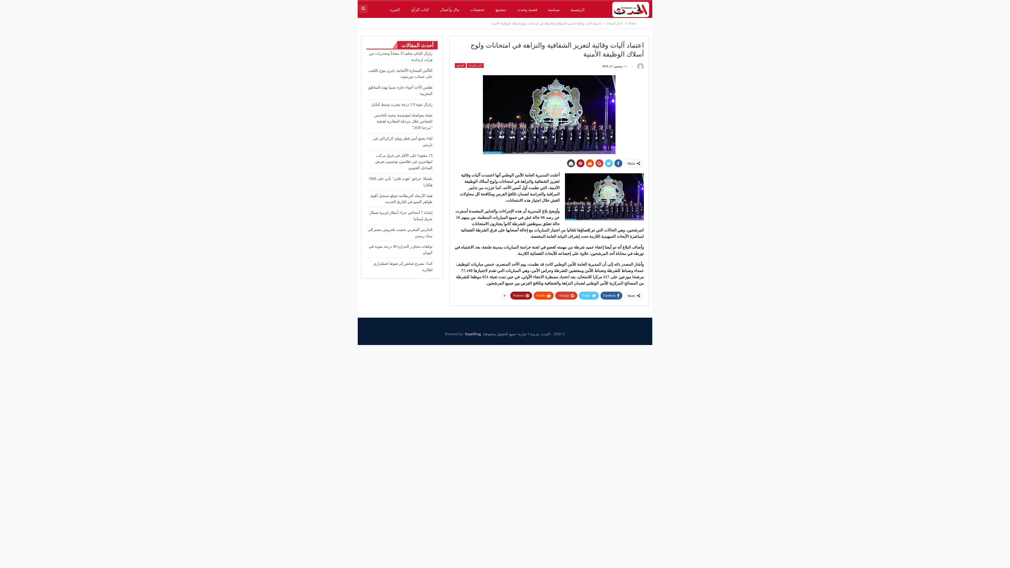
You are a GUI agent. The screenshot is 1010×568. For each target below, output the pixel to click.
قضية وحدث (527, 10)
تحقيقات (477, 10)
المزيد (395, 10)
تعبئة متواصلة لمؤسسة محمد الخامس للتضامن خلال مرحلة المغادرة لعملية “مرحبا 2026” (403, 121)
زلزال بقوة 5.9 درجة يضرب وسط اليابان (401, 104)
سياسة (554, 10)
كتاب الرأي (420, 10)
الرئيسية (577, 10)
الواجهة (460, 65)
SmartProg (473, 334)
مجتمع (501, 10)
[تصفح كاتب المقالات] (640, 66)
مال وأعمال (449, 10)
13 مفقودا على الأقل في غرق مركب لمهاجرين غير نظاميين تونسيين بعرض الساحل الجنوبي (403, 162)
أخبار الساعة (475, 65)
